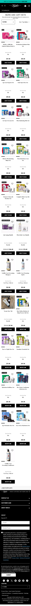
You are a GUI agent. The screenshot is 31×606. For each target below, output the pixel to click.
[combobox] (14, 10)
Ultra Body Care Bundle (23, 235)
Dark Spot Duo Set (23, 83)
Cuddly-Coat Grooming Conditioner (8, 464)
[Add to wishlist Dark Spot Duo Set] (27, 69)
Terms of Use (17, 567)
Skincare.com (5, 595)
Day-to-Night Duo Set (8, 349)
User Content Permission (14, 591)
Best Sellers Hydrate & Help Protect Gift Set (23, 312)
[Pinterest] (23, 581)
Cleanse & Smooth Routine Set (8, 197)
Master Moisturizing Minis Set (8, 159)
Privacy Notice (23, 571)
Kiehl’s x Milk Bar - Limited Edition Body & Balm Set (8, 45)
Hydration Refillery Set (8, 387)
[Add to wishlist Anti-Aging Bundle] (12, 221)
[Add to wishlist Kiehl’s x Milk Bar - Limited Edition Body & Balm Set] (12, 31)
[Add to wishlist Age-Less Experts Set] (12, 69)
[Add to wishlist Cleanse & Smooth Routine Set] (12, 183)
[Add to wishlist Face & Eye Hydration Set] (27, 412)
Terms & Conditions (6, 593)
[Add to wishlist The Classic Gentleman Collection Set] (27, 374)
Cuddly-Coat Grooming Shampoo (8, 274)
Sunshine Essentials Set (23, 349)
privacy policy (20, 602)
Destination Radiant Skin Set (23, 45)
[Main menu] (29, 6)
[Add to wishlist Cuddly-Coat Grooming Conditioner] (12, 450)
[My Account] (5, 5)
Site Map (26, 593)
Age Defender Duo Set (8, 425)
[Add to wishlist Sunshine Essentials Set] (27, 336)
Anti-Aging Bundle (8, 235)
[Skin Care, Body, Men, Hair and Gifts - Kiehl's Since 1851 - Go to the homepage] (15, 5)
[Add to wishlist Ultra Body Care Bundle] (27, 221)
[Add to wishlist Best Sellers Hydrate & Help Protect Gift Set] (27, 298)
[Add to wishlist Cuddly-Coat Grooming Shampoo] (12, 260)
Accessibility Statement (17, 593)
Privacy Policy (4, 591)
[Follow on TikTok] (27, 581)
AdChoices (10, 602)
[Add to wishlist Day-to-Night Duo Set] (12, 336)
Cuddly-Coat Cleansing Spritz (23, 274)
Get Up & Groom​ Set (8, 121)
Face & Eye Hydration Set (23, 425)
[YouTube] (19, 581)
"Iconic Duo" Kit (8, 311)
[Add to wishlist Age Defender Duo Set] (12, 412)
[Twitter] (12, 581)
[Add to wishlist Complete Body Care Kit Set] (27, 183)
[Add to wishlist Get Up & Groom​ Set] (12, 107)
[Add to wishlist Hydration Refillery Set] (12, 374)
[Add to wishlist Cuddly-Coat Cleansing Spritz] (27, 260)
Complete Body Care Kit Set (23, 197)
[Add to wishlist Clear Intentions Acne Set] (27, 145)
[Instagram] (15, 581)
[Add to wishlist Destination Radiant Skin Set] (27, 31)
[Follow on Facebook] (8, 581)
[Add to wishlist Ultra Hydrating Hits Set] (27, 107)
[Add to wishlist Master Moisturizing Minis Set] (12, 145)
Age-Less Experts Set (8, 83)
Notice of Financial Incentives (8, 572)
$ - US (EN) (4, 586)
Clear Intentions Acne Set (23, 159)
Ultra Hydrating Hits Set (23, 121)
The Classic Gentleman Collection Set (23, 388)
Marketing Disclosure (18, 569)
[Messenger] (4, 581)
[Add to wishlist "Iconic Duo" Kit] (12, 298)
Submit (8, 575)
